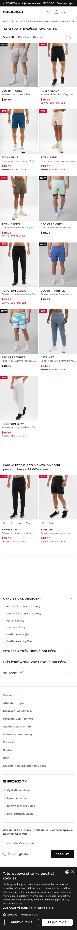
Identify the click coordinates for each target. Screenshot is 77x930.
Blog (6, 757)
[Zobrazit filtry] (70, 37)
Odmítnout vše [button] (21, 922)
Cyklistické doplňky (19, 641)
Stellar (47, 529)
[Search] (49, 12)
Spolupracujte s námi (17, 726)
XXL (28, 522)
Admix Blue (10, 157)
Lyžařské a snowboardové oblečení (35, 662)
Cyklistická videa (18, 790)
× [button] (72, 871)
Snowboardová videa (21, 805)
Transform (10, 529)
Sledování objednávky (17, 710)
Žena (11, 854)
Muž (26, 854)
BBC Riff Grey (12, 90)
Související (13, 673)
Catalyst (47, 357)
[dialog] (38, 898)
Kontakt (8, 750)
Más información (13, 903)
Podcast (8, 742)
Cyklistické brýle (17, 634)
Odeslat (62, 854)
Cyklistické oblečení (22, 598)
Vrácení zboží (12, 695)
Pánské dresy (15, 620)
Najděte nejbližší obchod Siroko (24, 765)
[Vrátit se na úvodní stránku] (13, 12)
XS (4, 522)
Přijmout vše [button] (57, 922)
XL (19, 522)
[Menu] (71, 12)
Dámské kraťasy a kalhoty (23, 613)
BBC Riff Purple (53, 290)
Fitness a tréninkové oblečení (30, 651)
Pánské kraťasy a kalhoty (23, 606)
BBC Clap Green (53, 223)
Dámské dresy (15, 627)
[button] (38, 908)
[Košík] (56, 12)
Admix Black (50, 90)
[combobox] (67, 872)
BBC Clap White (13, 357)
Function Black (14, 290)
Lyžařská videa (17, 798)
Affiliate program (14, 703)
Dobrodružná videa (20, 813)
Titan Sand (49, 157)
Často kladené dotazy (17, 734)
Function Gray (13, 423)
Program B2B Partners (18, 718)
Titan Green (11, 223)
